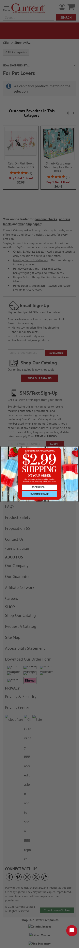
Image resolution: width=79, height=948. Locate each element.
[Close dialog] (76, 449)
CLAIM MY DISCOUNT (39, 494)
